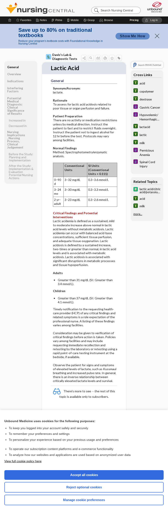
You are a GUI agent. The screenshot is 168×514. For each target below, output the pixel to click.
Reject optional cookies (84, 487)
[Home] (9, 20)
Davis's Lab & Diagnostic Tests (64, 57)
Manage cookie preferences (84, 500)
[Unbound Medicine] (153, 7)
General (13, 67)
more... (137, 214)
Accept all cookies (84, 475)
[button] (106, 20)
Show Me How (132, 36)
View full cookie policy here (23, 461)
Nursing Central (40, 8)
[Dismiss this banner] (157, 36)
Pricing (134, 20)
